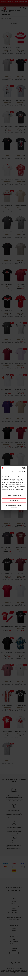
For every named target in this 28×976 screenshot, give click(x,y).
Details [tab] (14, 471)
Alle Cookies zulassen (14, 495)
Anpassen (13, 500)
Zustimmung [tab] (5, 471)
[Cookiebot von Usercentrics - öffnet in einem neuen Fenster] (20, 468)
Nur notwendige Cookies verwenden (14, 506)
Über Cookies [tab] (22, 471)
